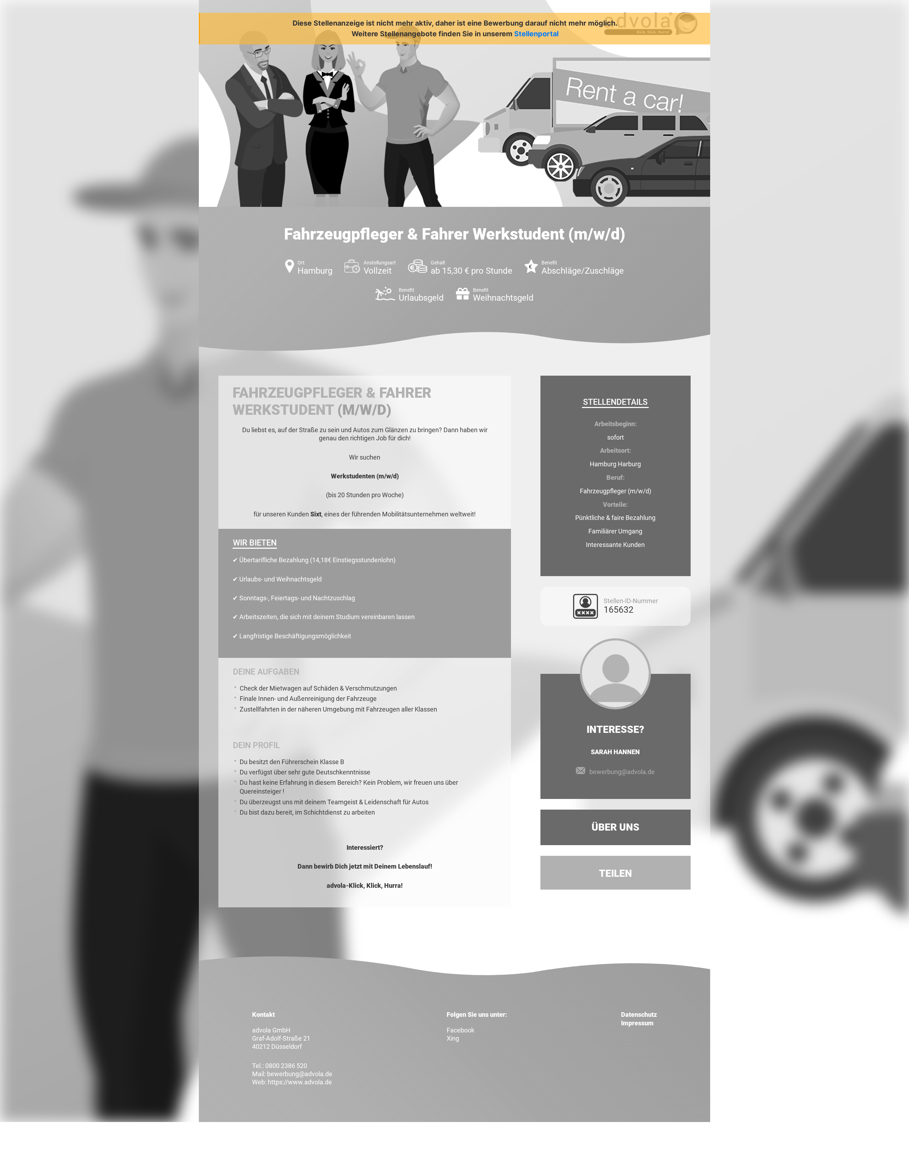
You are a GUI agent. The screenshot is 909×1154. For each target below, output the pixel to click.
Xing (453, 1038)
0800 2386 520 (286, 1065)
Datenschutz (639, 1014)
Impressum (637, 1023)
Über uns (615, 827)
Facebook (460, 1030)
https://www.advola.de (300, 1082)
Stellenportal (536, 33)
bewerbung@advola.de (622, 771)
